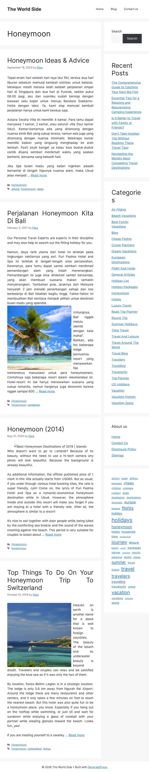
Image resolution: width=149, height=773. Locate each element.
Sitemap (118, 455)
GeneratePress (97, 767)
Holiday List (120, 281)
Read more (39, 175)
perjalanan (34, 404)
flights (128, 508)
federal (116, 508)
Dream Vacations (124, 251)
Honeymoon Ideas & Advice (48, 60)
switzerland (35, 748)
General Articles (123, 274)
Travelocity (119, 372)
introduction (125, 537)
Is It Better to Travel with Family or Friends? (126, 122)
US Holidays (121, 384)
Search (117, 31)
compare (128, 488)
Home (100, 9)
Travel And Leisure (125, 336)
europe (130, 502)
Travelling (119, 366)
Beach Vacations (124, 216)
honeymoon (28, 188)
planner (116, 552)
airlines (134, 478)
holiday (117, 513)
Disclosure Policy (124, 449)
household (128, 532)
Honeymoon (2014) (35, 429)
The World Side (24, 9)
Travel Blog (120, 353)
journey (119, 542)
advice (15, 188)
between (117, 483)
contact (116, 492)
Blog (114, 9)
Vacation (118, 390)
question (126, 553)
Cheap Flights (122, 239)
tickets (115, 569)
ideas (40, 188)
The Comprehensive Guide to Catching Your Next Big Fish (126, 87)
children (116, 488)
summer (119, 562)
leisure (134, 542)
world (115, 603)
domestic (117, 502)
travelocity (119, 586)
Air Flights (119, 209)
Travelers (118, 359)
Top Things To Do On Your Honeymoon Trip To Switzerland (50, 580)
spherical (117, 557)
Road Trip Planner (125, 312)
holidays (122, 520)
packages (134, 548)
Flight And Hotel (123, 268)
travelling (118, 582)
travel (127, 569)
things (47, 748)
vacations (117, 598)
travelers (121, 576)
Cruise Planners (123, 245)
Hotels (116, 299)
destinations (133, 497)
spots (127, 557)
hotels (116, 532)
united (131, 586)
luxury (115, 547)
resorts (136, 552)
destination (118, 497)
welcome (129, 598)
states (136, 557)
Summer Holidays (124, 324)
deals (125, 492)
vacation (121, 592)
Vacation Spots (123, 403)
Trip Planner (120, 378)
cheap (129, 483)
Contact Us (131, 9)
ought (123, 548)
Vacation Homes (124, 397)
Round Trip (119, 318)
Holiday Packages (125, 287)
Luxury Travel (121, 305)
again (124, 478)
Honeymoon (19, 184)
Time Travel (120, 330)
